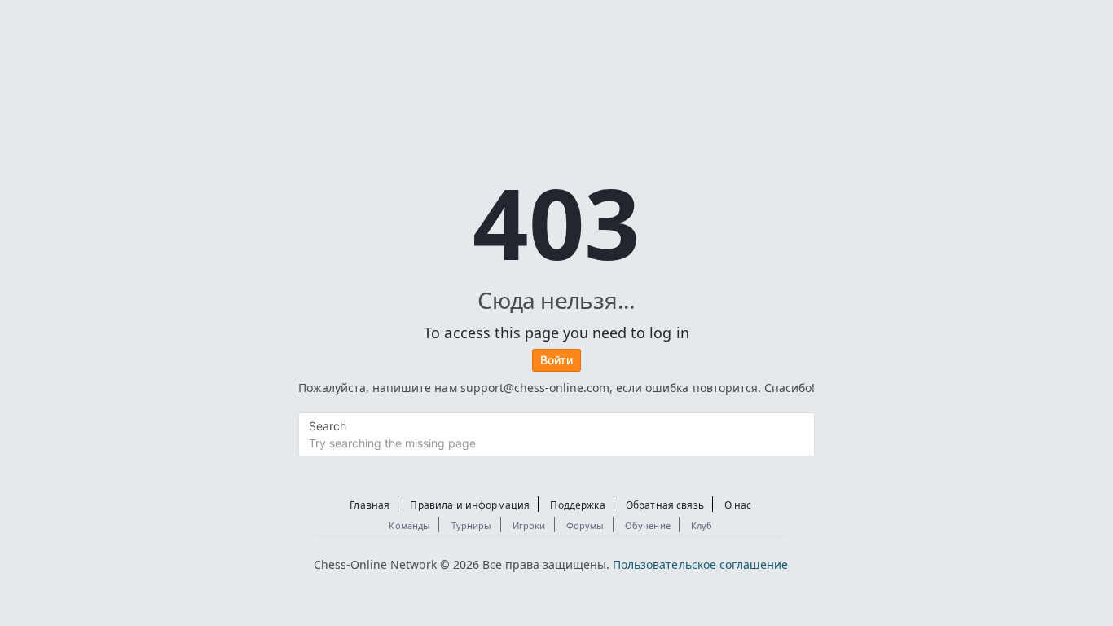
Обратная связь (665, 505)
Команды (409, 525)
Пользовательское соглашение (700, 564)
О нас (738, 505)
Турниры (471, 525)
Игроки (529, 525)
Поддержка (577, 505)
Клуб (702, 525)
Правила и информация (470, 505)
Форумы (585, 525)
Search (327, 426)
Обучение (648, 525)
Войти (556, 360)
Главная (369, 505)
